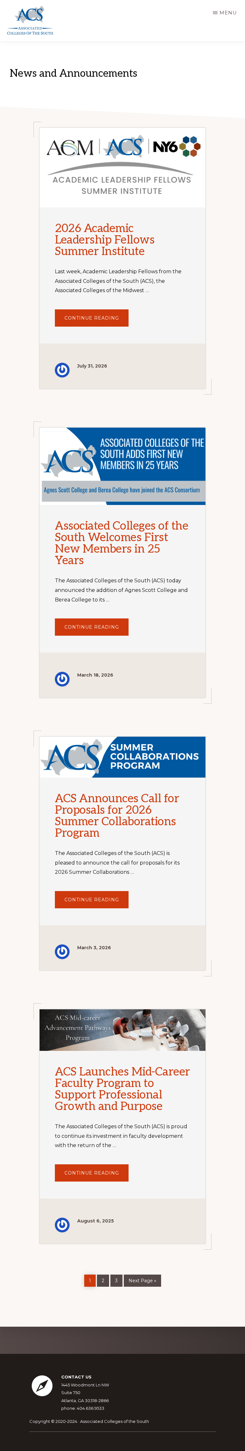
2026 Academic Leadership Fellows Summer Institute (104, 240)
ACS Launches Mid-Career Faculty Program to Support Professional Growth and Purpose (122, 1089)
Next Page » (142, 1280)
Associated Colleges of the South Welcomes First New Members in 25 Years (121, 543)
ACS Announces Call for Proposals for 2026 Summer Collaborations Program (117, 816)
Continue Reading (96, 321)
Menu (228, 13)
